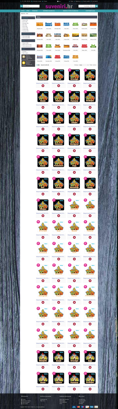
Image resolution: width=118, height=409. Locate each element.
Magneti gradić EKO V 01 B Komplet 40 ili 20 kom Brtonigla (75, 83)
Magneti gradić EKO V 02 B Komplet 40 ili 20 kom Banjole (43, 364)
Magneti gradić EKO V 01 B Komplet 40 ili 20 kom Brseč (59, 83)
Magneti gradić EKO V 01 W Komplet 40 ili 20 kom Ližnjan (43, 278)
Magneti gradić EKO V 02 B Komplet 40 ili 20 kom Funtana (75, 386)
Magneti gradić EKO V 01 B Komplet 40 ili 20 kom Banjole (43, 83)
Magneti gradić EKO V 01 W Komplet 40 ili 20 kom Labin (90, 256)
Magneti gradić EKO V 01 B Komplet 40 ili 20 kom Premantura (59, 169)
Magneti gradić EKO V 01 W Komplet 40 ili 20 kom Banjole (75, 213)
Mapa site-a (42, 400)
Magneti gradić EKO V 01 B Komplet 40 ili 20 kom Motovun (59, 148)
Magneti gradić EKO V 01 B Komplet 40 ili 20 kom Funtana (75, 104)
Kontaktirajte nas (43, 399)
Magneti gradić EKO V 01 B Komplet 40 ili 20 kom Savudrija (75, 191)
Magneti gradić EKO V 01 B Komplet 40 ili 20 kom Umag (90, 191)
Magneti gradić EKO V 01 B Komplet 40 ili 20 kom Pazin (90, 148)
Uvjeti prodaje (25, 403)
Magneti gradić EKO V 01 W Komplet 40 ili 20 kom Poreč (75, 299)
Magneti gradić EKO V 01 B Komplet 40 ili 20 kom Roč (43, 191)
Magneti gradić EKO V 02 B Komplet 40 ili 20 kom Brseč (59, 364)
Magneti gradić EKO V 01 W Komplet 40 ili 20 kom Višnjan (75, 343)
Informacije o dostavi (26, 400)
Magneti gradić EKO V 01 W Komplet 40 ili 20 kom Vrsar (90, 343)
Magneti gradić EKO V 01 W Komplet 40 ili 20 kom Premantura (90, 299)
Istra (27, 13)
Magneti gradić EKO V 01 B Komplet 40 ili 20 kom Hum (43, 126)
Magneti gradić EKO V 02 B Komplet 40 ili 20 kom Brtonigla (75, 364)
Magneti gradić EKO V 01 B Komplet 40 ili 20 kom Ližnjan (75, 126)
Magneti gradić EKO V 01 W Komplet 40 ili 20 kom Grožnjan (59, 256)
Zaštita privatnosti (26, 402)
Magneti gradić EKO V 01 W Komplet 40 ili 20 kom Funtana (43, 256)
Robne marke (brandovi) (64, 399)
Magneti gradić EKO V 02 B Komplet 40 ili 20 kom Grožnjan (90, 386)
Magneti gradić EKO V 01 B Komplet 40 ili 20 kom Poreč (43, 169)
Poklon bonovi (62, 400)
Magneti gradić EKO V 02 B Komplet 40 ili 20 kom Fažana (59, 386)
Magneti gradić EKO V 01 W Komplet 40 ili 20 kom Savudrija (43, 343)
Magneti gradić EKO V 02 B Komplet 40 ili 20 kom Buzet (43, 386)
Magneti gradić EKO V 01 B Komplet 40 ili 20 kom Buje (90, 83)
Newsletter (81, 403)
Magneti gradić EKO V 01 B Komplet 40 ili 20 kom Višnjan (43, 213)
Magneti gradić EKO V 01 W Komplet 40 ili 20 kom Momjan (75, 278)
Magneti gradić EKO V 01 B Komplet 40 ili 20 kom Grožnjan (90, 104)
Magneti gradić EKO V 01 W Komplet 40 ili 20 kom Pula (43, 321)
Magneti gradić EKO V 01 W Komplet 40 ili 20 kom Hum (75, 256)
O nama (23, 399)
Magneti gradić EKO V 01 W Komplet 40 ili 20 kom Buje (59, 234)
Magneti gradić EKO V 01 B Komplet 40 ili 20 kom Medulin (90, 126)
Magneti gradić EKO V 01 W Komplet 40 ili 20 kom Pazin (59, 299)
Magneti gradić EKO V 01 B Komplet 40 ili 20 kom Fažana (59, 104)
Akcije (61, 403)
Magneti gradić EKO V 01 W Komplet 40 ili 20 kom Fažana (90, 234)
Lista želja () (81, 402)
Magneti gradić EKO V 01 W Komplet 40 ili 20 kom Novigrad (43, 299)
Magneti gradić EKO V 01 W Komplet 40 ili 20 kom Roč (75, 321)
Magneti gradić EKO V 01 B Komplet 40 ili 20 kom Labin (59, 126)
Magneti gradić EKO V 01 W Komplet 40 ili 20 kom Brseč (90, 213)
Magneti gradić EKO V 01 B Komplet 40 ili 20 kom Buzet (43, 104)
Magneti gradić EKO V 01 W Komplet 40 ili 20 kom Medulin (59, 278)
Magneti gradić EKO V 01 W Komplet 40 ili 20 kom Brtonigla (43, 234)
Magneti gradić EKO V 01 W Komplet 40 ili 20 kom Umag (59, 343)
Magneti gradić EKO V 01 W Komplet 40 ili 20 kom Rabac (59, 321)
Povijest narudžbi (82, 400)
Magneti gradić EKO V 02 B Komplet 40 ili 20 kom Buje (90, 364)
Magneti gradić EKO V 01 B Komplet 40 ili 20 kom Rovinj (59, 191)
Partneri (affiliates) (63, 402)
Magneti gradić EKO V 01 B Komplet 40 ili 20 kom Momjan (43, 148)
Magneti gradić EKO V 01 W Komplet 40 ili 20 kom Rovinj (90, 321)
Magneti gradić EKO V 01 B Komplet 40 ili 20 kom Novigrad (75, 148)
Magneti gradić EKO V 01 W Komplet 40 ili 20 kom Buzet (75, 234)
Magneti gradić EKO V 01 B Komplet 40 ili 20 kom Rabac (90, 169)
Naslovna (23, 13)
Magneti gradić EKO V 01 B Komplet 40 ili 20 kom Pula (75, 169)
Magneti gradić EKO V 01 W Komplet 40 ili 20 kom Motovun (90, 278)
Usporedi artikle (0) (45, 64)
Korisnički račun (82, 399)
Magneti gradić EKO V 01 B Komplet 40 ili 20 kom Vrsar (59, 213)
